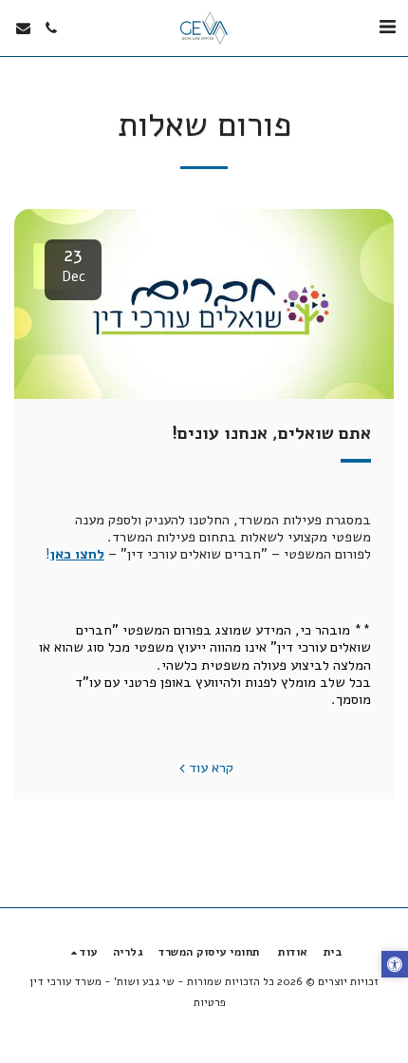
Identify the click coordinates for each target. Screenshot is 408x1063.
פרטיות (210, 1002)
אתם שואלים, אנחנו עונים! (271, 433)
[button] (387, 27)
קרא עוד (211, 767)
